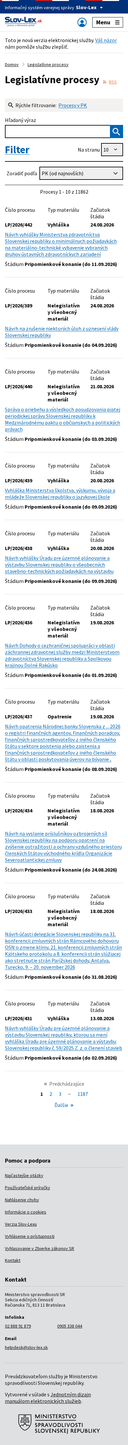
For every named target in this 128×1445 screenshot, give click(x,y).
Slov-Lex (86, 7)
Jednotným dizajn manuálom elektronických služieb (48, 1397)
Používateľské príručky (27, 1188)
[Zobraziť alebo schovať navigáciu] (82, 22)
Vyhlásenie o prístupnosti (29, 1236)
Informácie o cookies (25, 1212)
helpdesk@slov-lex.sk (26, 1347)
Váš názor (106, 40)
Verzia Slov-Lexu (21, 1224)
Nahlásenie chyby (22, 1200)
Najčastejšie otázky (24, 1175)
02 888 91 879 (18, 1326)
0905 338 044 (69, 1326)
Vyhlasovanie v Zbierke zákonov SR (39, 1248)
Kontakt (12, 1260)
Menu (103, 22)
